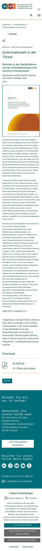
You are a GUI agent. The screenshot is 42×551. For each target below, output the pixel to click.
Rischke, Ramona (28, 75)
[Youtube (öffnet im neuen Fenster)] (24, 467)
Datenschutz (27, 547)
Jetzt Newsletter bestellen (17, 444)
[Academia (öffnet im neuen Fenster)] (30, 467)
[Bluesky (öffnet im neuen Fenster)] (17, 467)
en (38, 10)
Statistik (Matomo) (16, 498)
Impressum (14, 547)
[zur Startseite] (17, 6)
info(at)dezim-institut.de (19, 481)
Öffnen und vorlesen (26, 369)
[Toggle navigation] (39, 15)
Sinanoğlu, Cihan (20, 78)
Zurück (7, 381)
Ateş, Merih (7, 78)
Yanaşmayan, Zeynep (11, 75)
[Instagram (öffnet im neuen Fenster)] (11, 467)
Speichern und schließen (22, 540)
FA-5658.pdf (18, 364)
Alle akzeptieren (22, 525)
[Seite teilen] (4, 40)
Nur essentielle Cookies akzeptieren (22, 532)
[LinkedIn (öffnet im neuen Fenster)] (5, 467)
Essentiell (33, 498)
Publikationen (20, 25)
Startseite (6, 25)
